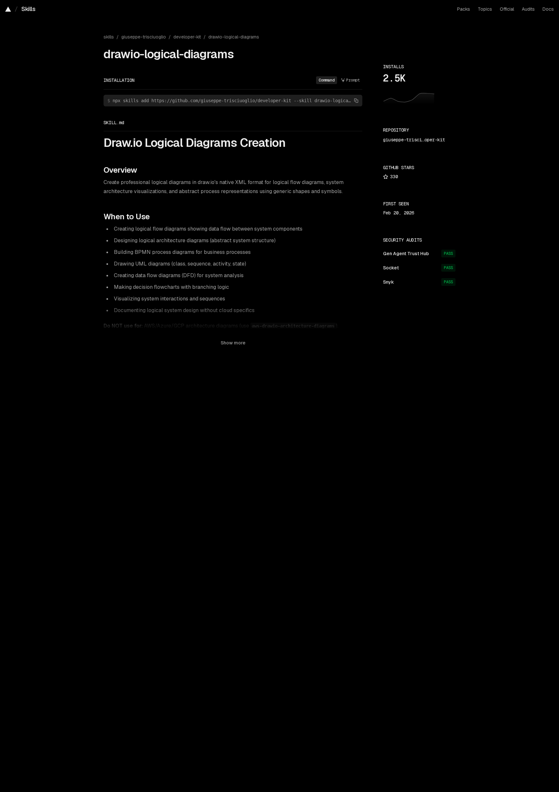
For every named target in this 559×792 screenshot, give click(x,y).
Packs (463, 9)
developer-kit (187, 37)
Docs (548, 9)
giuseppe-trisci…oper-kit (414, 140)
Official (507, 9)
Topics (485, 9)
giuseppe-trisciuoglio (143, 37)
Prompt (353, 80)
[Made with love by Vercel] (8, 9)
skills (109, 37)
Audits (528, 9)
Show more (233, 343)
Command (326, 80)
